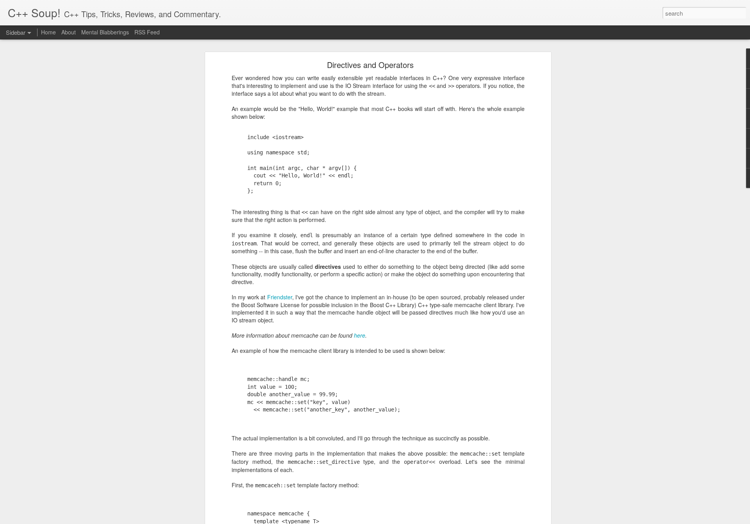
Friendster (279, 297)
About (68, 32)
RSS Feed (147, 32)
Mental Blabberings (105, 32)
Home (48, 32)
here (359, 335)
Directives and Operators (370, 64)
